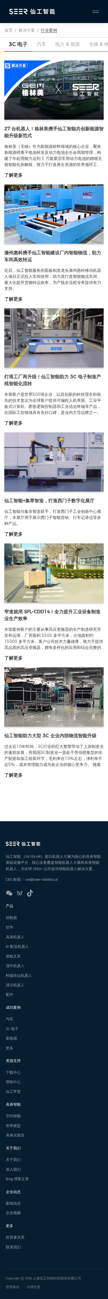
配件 (9, 994)
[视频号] (19, 893)
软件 (9, 927)
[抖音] (29, 893)
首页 (9, 30)
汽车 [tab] (41, 44)
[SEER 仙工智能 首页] (54, 844)
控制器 (11, 918)
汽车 (9, 1019)
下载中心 (13, 1072)
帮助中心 (13, 1082)
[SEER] (32, 11)
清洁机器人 (15, 985)
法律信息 (33, 1287)
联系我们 (13, 1247)
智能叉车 (13, 956)
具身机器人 (15, 937)
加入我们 (13, 1169)
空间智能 (13, 1116)
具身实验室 (15, 1135)
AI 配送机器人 (17, 946)
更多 (9, 1048)
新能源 (11, 1038)
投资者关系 (15, 1237)
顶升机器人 (15, 966)
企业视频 (13, 1213)
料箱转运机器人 (19, 975)
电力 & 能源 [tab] (67, 44)
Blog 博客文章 (17, 1179)
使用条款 (13, 1287)
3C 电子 (12, 1029)
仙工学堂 (13, 1091)
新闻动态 (13, 1203)
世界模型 (13, 1126)
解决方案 (27, 30)
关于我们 (13, 1159)
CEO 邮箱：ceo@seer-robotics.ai (32, 879)
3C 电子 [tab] (18, 44)
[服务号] (9, 893)
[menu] (93, 11)
